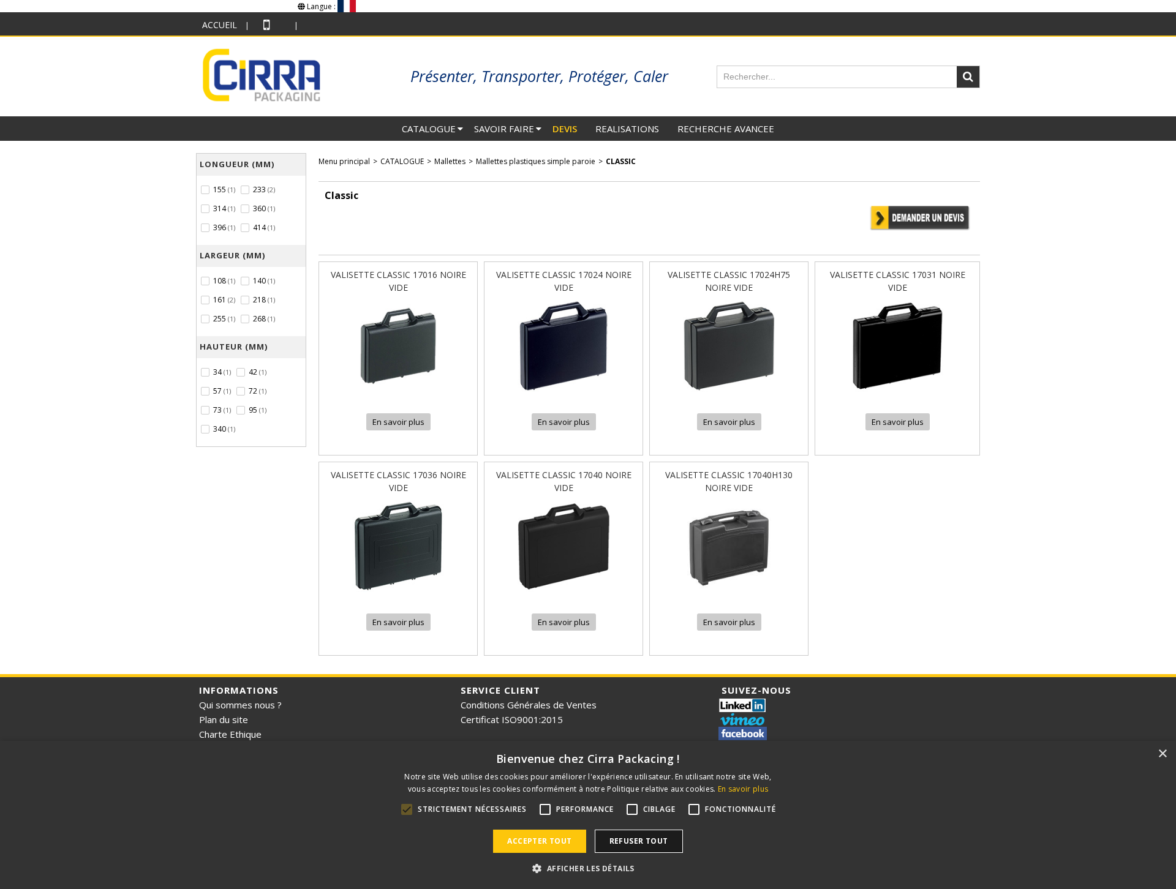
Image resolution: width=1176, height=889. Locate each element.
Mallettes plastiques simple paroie (535, 161)
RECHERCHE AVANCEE (725, 128)
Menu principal (344, 161)
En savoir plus (743, 789)
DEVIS (564, 128)
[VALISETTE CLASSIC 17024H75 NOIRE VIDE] (729, 395)
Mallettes (450, 161)
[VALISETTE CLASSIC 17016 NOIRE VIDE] (398, 395)
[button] (587, 868)
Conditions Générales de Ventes (529, 705)
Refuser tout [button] (638, 841)
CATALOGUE (429, 128)
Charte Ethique (230, 734)
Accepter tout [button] (539, 841)
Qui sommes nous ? (240, 705)
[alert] (588, 815)
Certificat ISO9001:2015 (512, 719)
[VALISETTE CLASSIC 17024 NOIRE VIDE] (563, 395)
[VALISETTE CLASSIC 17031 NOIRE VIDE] (897, 395)
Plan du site (223, 719)
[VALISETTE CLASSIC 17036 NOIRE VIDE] (398, 595)
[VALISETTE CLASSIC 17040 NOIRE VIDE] (563, 595)
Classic (621, 161)
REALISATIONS (627, 128)
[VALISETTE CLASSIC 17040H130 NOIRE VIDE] (729, 595)
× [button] (1162, 754)
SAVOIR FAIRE (504, 128)
